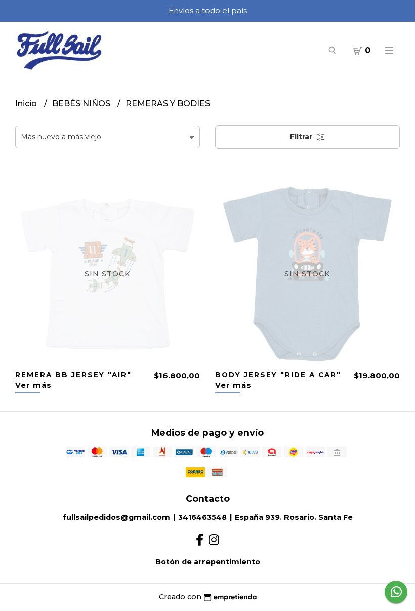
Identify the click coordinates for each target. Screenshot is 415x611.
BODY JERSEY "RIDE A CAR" (278, 375)
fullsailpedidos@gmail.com (116, 517)
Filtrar (302, 136)
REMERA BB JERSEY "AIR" (73, 375)
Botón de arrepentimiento (207, 561)
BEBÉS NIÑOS (82, 103)
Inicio (27, 103)
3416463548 (202, 517)
